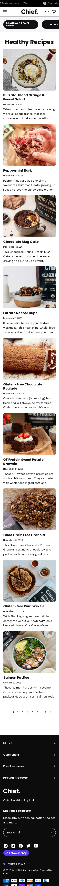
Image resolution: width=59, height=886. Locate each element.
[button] (47, 11)
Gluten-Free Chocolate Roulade (22, 386)
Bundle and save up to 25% (14, 3)
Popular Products (15, 778)
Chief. (6, 873)
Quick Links (11, 755)
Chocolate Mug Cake (21, 241)
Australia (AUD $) (17, 863)
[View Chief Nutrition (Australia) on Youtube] (35, 845)
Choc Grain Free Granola (24, 535)
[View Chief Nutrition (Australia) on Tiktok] (13, 845)
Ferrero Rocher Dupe (20, 313)
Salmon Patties (16, 677)
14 (45, 712)
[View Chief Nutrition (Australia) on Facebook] (20, 845)
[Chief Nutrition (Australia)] (29, 11)
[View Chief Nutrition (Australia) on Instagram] (5, 845)
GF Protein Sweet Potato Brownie (23, 461)
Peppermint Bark (17, 170)
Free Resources (13, 766)
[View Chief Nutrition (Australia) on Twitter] (28, 845)
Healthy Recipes (29, 42)
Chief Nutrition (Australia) (25, 870)
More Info (9, 743)
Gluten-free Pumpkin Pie (23, 606)
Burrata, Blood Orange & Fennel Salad (24, 97)
